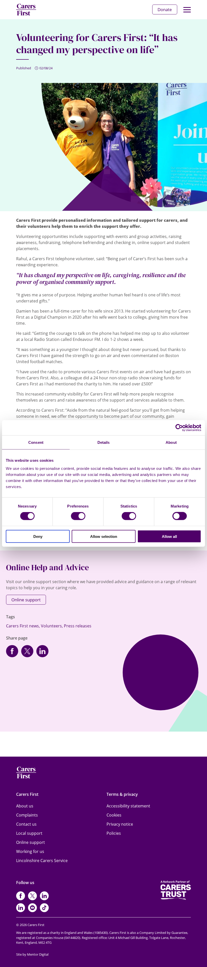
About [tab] (171, 442)
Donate (165, 9)
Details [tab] (103, 442)
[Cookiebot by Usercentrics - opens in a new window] (179, 428)
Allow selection (103, 536)
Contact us (26, 824)
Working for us (30, 851)
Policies (114, 833)
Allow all (169, 536)
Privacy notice (120, 824)
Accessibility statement (128, 806)
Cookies (114, 815)
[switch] (78, 516)
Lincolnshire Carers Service (42, 860)
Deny (37, 536)
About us (24, 806)
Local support (29, 833)
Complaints (27, 815)
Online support (26, 600)
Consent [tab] (35, 442)
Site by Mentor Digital (32, 954)
